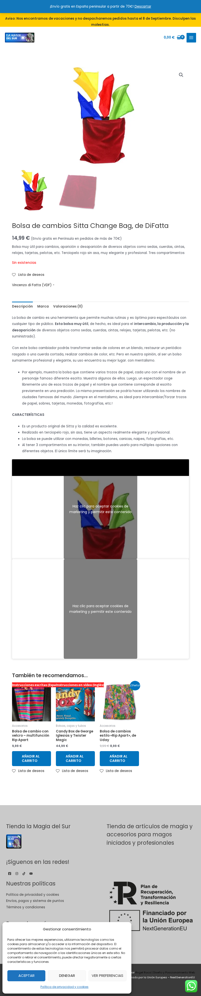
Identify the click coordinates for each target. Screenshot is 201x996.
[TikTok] (23, 873)
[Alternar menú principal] (191, 37)
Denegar (67, 975)
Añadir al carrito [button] (31, 758)
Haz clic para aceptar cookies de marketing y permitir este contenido (100, 509)
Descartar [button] (143, 6)
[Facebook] (9, 873)
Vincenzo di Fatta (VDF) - (33, 285)
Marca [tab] (43, 306)
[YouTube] (31, 873)
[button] (181, 74)
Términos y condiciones (25, 907)
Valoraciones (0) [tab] (68, 306)
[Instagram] (16, 873)
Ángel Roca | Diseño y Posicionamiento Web (165, 972)
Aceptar (26, 975)
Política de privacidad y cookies (64, 987)
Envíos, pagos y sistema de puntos (35, 900)
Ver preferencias (107, 975)
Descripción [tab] (22, 306)
